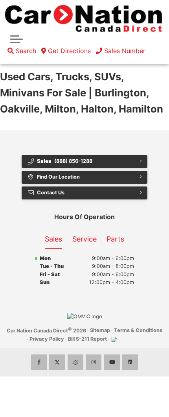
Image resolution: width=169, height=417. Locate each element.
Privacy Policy (46, 339)
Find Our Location (58, 177)
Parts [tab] (115, 239)
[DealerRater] (75, 362)
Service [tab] (84, 239)
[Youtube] (112, 362)
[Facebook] (39, 362)
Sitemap (100, 330)
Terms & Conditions (138, 330)
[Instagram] (93, 362)
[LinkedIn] (130, 362)
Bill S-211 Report (87, 339)
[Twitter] (57, 362)
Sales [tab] (53, 239)
